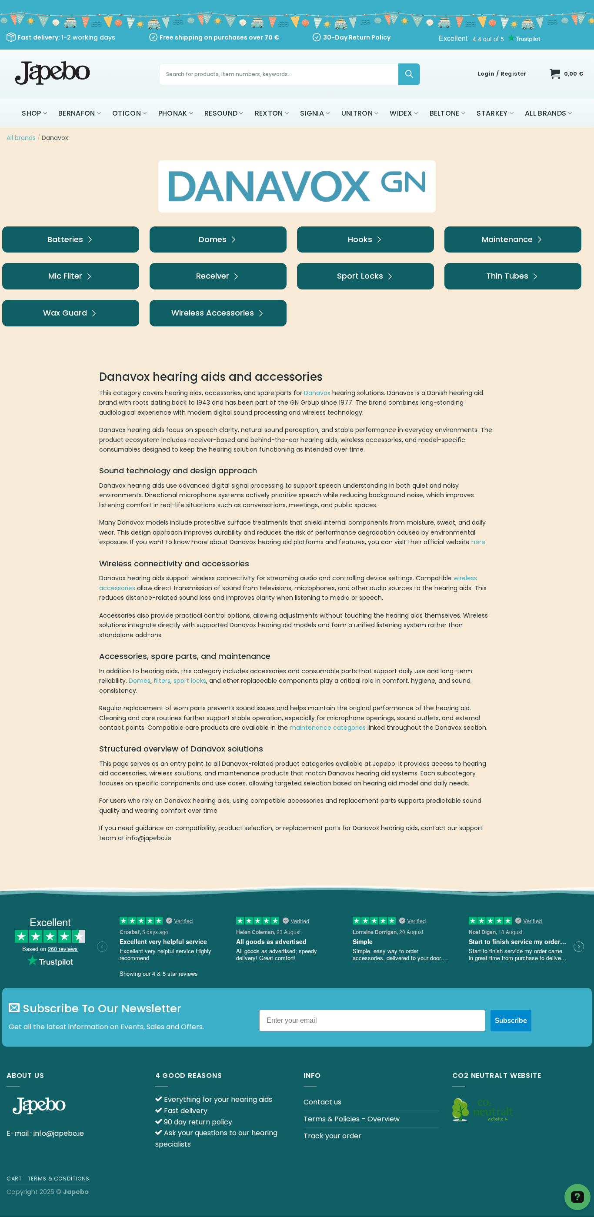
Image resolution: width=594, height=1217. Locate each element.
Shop (31, 113)
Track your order (332, 1136)
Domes (139, 680)
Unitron (357, 113)
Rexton (269, 113)
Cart (14, 1178)
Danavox (317, 393)
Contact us (322, 1102)
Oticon (126, 113)
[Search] (409, 74)
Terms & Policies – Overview (352, 1119)
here (478, 542)
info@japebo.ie (58, 1133)
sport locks (190, 680)
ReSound (220, 113)
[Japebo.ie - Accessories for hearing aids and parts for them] (54, 74)
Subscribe (511, 1020)
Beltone (445, 113)
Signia (312, 113)
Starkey (492, 113)
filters (162, 680)
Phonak (172, 113)
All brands (545, 113)
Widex (401, 113)
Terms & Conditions (59, 1178)
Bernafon (76, 113)
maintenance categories (328, 727)
